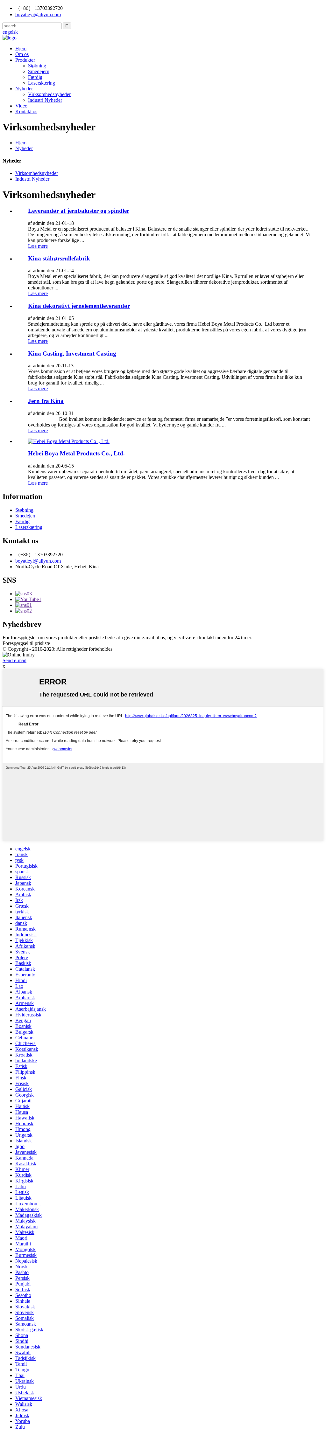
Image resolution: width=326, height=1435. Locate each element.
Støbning (37, 65)
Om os (22, 54)
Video (21, 105)
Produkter (25, 60)
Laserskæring (41, 83)
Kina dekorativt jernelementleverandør (79, 305)
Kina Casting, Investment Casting (72, 353)
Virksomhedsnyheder (49, 94)
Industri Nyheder (45, 100)
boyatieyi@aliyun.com (38, 561)
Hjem (20, 48)
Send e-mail (14, 660)
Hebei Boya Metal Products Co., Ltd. (76, 453)
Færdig (35, 77)
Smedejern (38, 71)
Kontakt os (26, 111)
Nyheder (24, 88)
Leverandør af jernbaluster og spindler (78, 210)
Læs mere (38, 246)
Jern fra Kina (46, 401)
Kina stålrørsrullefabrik (59, 258)
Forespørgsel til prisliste (26, 643)
